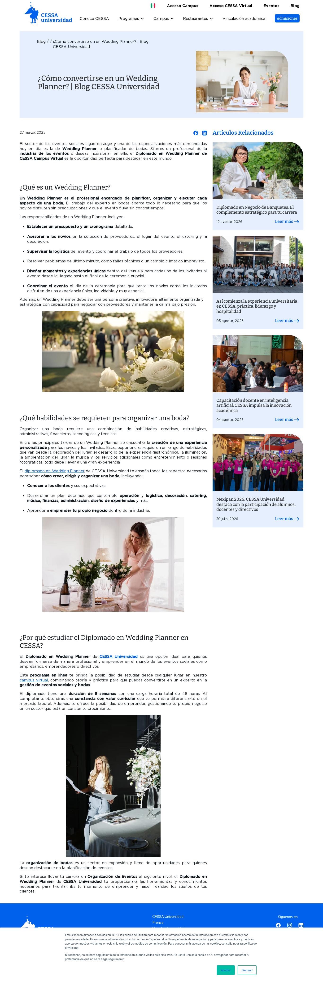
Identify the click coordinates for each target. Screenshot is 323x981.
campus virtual (34, 680)
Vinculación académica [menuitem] (244, 18)
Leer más (284, 221)
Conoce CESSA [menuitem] (94, 18)
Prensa (157, 922)
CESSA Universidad (119, 656)
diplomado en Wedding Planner (55, 471)
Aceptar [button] (226, 970)
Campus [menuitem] (161, 18)
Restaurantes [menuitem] (195, 18)
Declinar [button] (247, 970)
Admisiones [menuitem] (287, 18)
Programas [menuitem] (128, 18)
